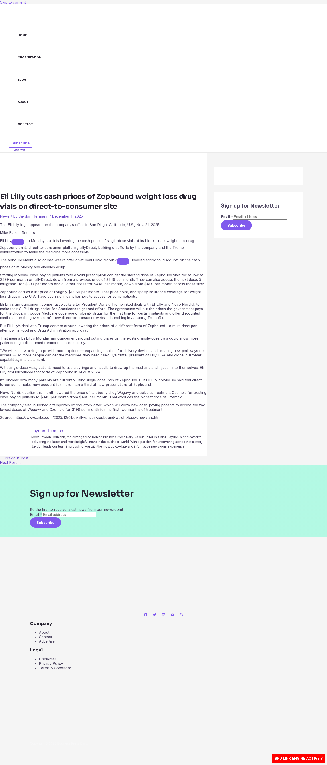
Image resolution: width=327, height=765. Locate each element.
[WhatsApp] (181, 615)
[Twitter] (154, 615)
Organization (29, 57)
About (23, 102)
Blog (22, 79)
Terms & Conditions (55, 668)
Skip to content (13, 2)
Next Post (10, 462)
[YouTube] (172, 615)
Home (22, 35)
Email (227, 216)
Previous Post (14, 458)
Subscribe (236, 225)
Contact (25, 124)
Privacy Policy (51, 663)
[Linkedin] (163, 615)
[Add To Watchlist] (17, 242)
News (5, 216)
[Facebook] (145, 615)
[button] (20, 143)
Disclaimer (47, 659)
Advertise (47, 641)
